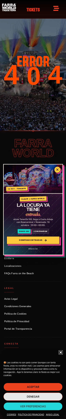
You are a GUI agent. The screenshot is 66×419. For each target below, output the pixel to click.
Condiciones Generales (17, 306)
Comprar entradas (33, 240)
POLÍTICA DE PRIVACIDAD (31, 414)
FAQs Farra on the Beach (19, 273)
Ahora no (33, 248)
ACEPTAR (33, 387)
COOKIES (11, 414)
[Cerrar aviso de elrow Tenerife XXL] (57, 169)
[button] (60, 352)
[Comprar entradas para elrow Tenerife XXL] (33, 179)
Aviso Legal (11, 299)
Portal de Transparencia (18, 328)
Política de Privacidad (16, 321)
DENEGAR (33, 396)
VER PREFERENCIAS (33, 406)
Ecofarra (9, 258)
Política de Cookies (15, 313)
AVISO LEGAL (52, 414)
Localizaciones (12, 266)
